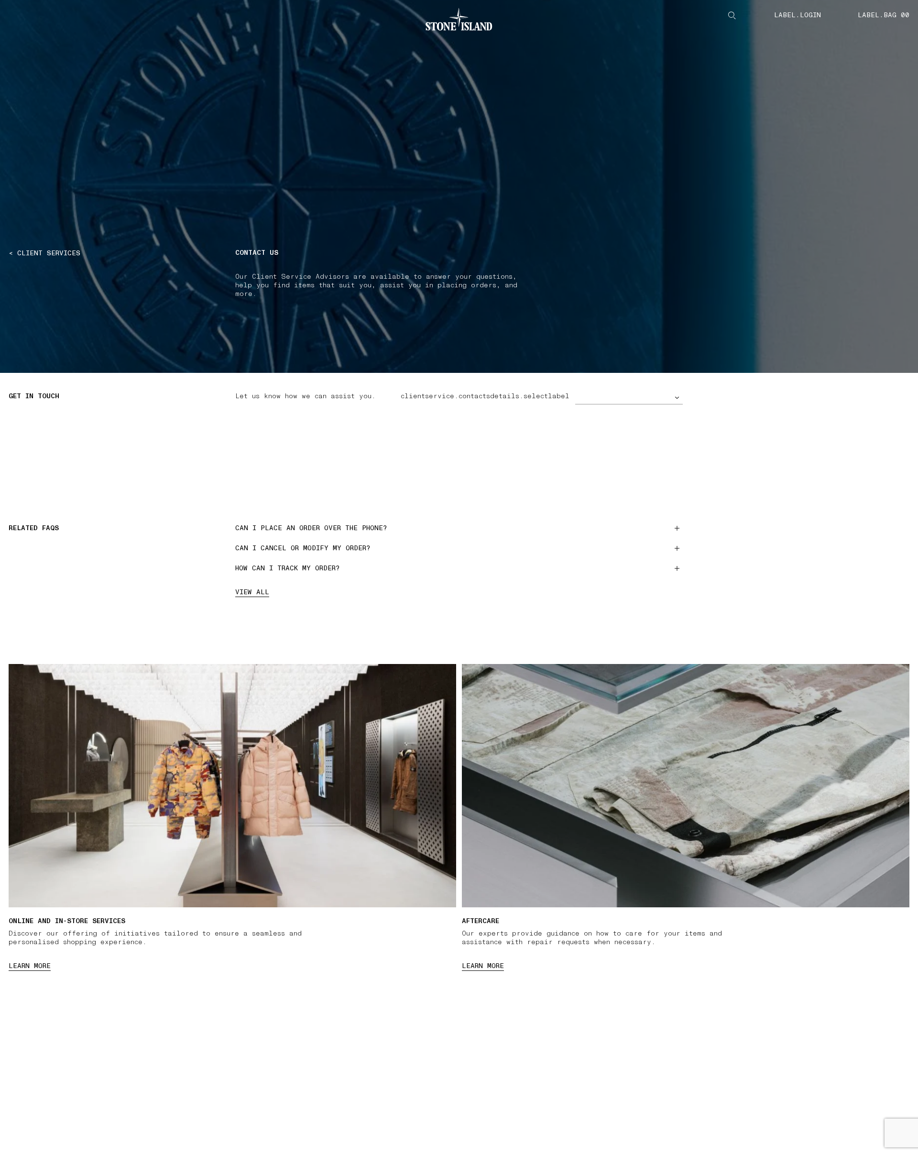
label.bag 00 (883, 15)
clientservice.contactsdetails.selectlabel (485, 396)
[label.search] (732, 15)
